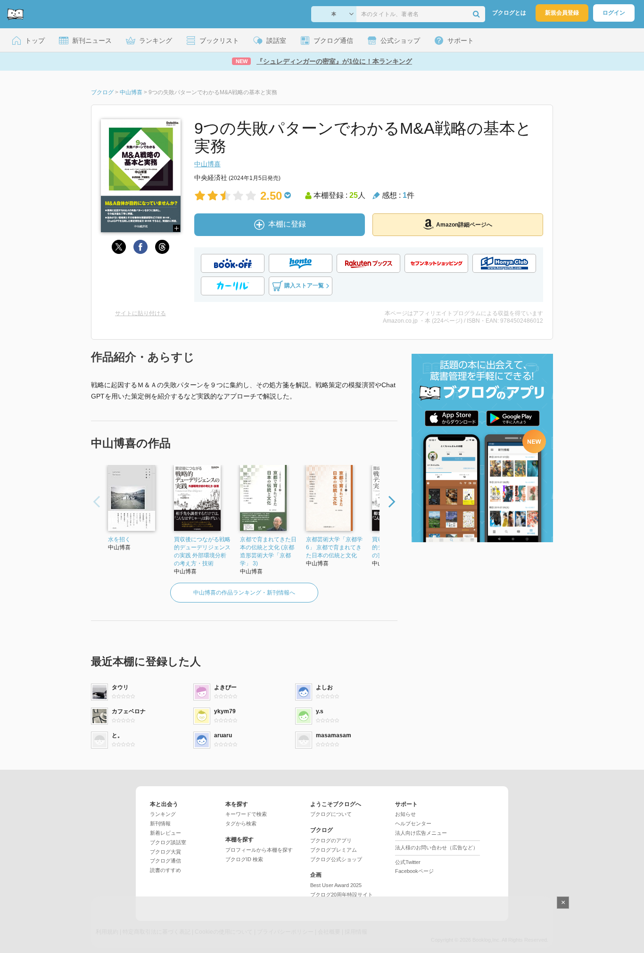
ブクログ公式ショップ (336, 859)
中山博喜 (207, 164)
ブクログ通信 (165, 860)
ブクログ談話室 (168, 842)
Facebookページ (414, 871)
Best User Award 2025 (336, 885)
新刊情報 (160, 823)
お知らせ (405, 814)
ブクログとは (509, 12)
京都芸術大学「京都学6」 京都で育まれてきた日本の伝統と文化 (334, 547)
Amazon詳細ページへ (464, 224)
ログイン (614, 12)
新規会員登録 (562, 12)
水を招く (119, 539)
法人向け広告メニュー (421, 833)
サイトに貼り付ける (140, 313)
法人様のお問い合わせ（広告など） (436, 847)
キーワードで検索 (246, 814)
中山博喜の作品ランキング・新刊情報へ (244, 592)
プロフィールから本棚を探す (259, 850)
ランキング (163, 814)
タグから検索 (240, 823)
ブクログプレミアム (333, 850)
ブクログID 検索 (244, 859)
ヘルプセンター (413, 823)
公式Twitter (408, 862)
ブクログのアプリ (331, 840)
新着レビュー (165, 833)
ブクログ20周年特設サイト (341, 894)
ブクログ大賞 (165, 852)
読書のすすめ (165, 870)
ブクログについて (331, 814)
